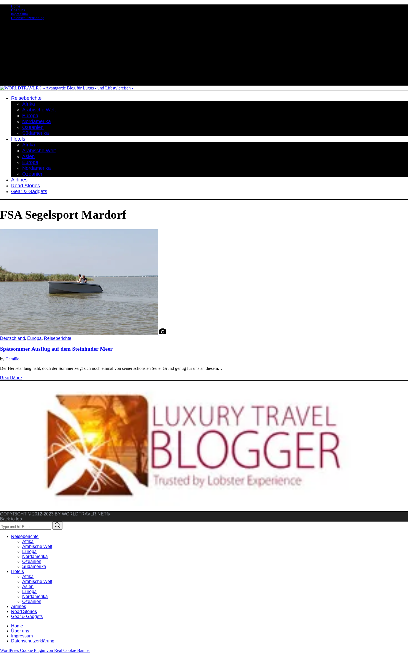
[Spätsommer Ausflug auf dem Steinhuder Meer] (79, 333)
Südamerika (34, 566)
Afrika (28, 541)
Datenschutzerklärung (27, 18)
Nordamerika (35, 556)
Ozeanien (31, 561)
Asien (28, 586)
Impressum (19, 14)
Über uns (18, 10)
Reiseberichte (57, 338)
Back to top (11, 519)
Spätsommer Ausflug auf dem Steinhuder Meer (56, 349)
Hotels (17, 571)
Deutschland (12, 338)
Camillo (12, 359)
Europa (34, 338)
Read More (11, 377)
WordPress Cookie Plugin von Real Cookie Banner (45, 650)
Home (15, 6)
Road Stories (24, 611)
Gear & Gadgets (27, 616)
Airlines (18, 606)
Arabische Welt (37, 546)
